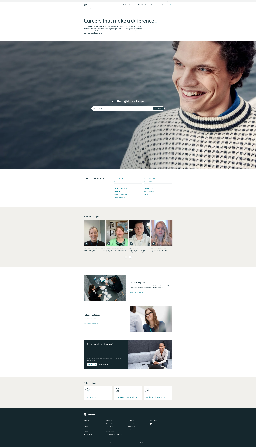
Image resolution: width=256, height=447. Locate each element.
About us (125, 4)
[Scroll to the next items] (130, 257)
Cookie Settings (154, 442)
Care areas (131, 4)
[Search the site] (170, 4)
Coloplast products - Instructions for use (118, 442)
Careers (147, 4)
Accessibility (139, 442)
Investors (153, 4)
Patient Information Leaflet (131, 442)
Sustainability (140, 4)
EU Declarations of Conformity (105, 442)
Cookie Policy (86, 442)
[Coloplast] (128, 414)
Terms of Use (91, 442)
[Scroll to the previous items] (125, 257)
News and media (162, 4)
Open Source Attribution (146, 442)
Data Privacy (97, 442)
